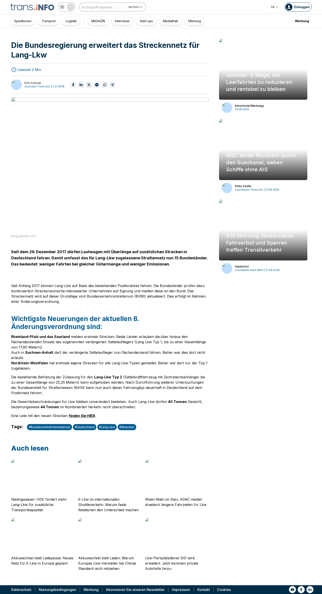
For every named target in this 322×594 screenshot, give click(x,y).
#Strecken (126, 427)
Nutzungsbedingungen (57, 589)
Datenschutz (21, 589)
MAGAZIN (98, 21)
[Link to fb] (301, 589)
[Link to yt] (292, 589)
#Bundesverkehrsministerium (49, 427)
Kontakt (203, 589)
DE (273, 7)
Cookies (224, 589)
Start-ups (146, 21)
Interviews (122, 21)
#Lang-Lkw (107, 427)
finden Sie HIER (82, 415)
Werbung (302, 21)
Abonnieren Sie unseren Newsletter (135, 589)
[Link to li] (309, 589)
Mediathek (170, 21)
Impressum (181, 589)
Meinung (194, 21)
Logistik (71, 21)
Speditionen (23, 21)
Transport (49, 21)
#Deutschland (85, 427)
